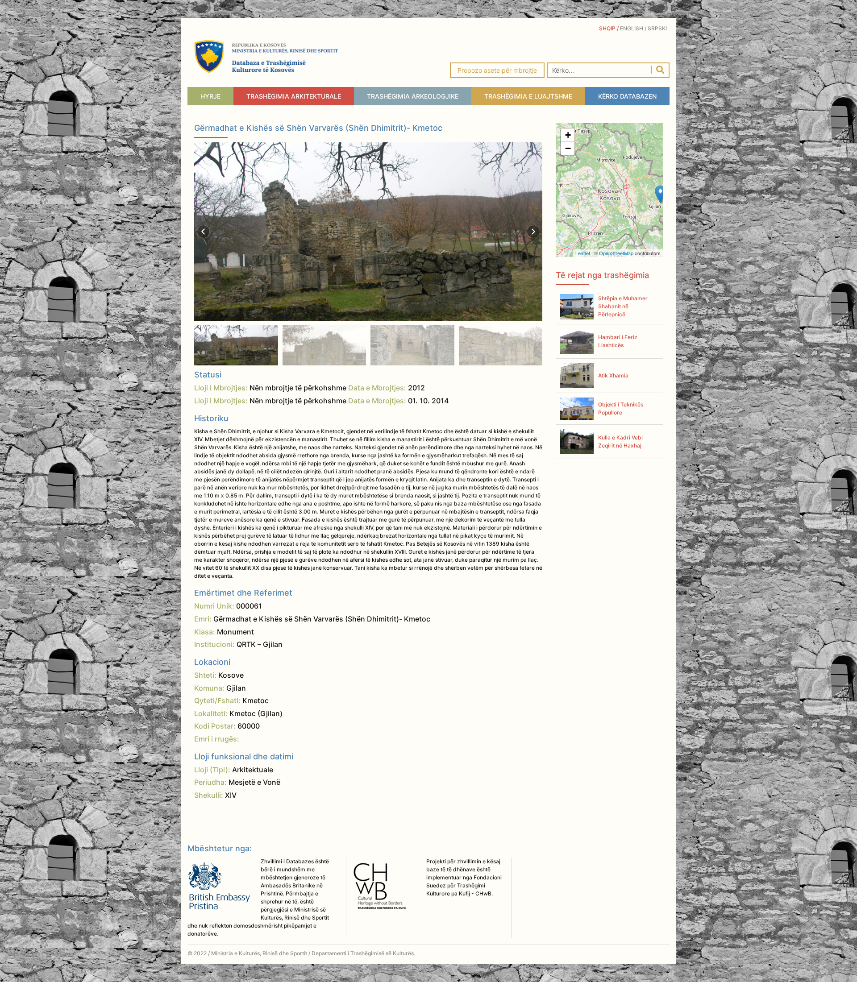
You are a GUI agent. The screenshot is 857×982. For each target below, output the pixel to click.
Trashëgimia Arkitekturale (293, 96)
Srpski (659, 28)
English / (634, 28)
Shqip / (609, 28)
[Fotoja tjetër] (533, 231)
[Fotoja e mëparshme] (203, 231)
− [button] (568, 148)
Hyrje (210, 96)
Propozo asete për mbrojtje (497, 70)
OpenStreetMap (616, 253)
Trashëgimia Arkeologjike (412, 96)
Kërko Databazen (627, 96)
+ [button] (568, 135)
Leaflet (582, 253)
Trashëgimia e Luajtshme (528, 96)
